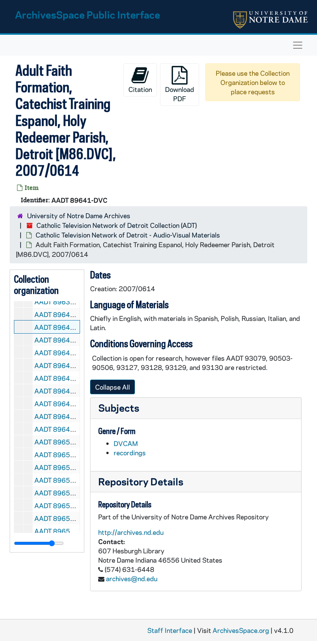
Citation (140, 89)
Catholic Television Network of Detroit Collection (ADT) (116, 225)
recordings (130, 452)
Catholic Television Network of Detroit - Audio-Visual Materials (128, 235)
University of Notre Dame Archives (78, 215)
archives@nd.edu (131, 578)
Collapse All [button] (112, 387)
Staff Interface (169, 630)
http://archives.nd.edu (131, 532)
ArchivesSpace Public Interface (87, 14)
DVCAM (126, 443)
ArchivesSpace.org (241, 630)
